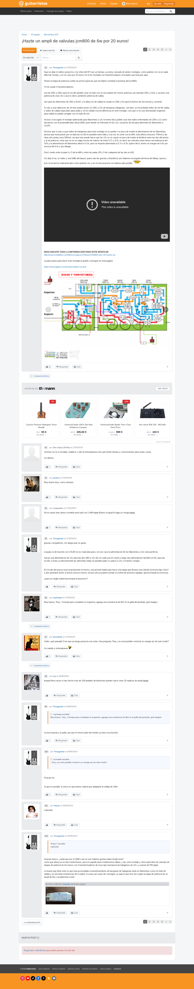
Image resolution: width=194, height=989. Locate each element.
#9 (46, 707)
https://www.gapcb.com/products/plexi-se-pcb (65, 267)
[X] (43, 978)
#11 (46, 806)
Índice (69, 11)
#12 (46, 836)
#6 (46, 598)
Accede (157, 4)
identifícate (41, 950)
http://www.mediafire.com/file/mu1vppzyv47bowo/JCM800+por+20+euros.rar (79, 255)
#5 (46, 539)
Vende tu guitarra (58, 969)
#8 (46, 676)
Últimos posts (26, 11)
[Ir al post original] (51, 714)
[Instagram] (22, 978)
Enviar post (30, 50)
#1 (46, 68)
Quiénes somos (74, 969)
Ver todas (163, 389)
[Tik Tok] (33, 978)
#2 (46, 448)
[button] (165, 309)
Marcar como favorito (71, 50)
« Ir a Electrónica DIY (32, 923)
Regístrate (169, 4)
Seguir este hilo (49, 50)
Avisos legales (105, 969)
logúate (66, 884)
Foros (103, 3)
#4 (46, 508)
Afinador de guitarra (90, 969)
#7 (46, 637)
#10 (46, 752)
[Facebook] (38, 978)
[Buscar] (170, 11)
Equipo (114, 3)
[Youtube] (28, 978)
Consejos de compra (55, 11)
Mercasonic (132, 3)
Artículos (91, 3)
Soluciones (39, 11)
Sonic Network (44, 969)
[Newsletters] (54, 978)
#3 (46, 478)
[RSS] (49, 978)
